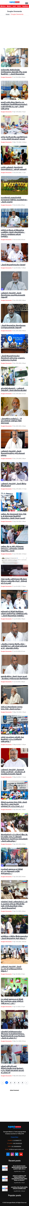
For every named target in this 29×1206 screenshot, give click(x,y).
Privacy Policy (14, 1137)
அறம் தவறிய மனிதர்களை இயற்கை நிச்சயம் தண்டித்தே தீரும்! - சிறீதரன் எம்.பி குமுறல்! (14, 581)
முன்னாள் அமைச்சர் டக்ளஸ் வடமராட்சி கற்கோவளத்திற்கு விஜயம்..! (11, 969)
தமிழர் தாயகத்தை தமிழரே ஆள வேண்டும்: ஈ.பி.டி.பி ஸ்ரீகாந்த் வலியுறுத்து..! (12, 739)
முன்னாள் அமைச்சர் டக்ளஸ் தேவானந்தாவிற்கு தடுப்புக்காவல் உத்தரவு (13, 453)
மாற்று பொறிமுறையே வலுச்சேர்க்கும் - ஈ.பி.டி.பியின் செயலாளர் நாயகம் (14, 138)
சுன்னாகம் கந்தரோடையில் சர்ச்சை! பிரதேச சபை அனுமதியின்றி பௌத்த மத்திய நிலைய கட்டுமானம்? (19, 1178)
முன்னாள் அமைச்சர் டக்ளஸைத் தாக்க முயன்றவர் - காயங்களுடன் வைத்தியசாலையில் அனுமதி (13, 772)
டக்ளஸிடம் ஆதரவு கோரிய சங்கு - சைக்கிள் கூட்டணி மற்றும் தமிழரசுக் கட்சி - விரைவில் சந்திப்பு (14, 646)
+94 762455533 (17, 1143)
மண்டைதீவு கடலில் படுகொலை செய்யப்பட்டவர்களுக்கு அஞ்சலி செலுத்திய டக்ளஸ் (12, 548)
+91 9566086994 (16, 1146)
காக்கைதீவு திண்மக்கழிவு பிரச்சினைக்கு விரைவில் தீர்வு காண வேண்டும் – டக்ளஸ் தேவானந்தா (14, 72)
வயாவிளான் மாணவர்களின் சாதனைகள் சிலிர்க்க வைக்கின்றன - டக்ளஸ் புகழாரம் (14, 199)
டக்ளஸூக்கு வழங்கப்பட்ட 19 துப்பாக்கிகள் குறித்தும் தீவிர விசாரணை (11, 421)
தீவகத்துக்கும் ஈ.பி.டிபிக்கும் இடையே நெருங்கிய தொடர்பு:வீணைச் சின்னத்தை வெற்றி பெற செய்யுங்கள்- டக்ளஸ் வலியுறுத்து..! (14, 838)
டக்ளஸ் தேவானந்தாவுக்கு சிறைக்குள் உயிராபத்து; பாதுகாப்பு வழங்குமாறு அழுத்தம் (13, 358)
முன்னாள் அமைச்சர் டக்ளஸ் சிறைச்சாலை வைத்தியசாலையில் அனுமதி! (13, 295)
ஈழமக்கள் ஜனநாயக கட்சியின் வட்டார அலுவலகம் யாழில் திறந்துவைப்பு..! (12, 871)
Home (7, 14)
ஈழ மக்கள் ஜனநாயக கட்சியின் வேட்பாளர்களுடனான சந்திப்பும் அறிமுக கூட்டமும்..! (12, 1001)
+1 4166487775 (16, 1140)
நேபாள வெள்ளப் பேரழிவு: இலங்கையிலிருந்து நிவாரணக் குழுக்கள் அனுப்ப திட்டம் (19, 1167)
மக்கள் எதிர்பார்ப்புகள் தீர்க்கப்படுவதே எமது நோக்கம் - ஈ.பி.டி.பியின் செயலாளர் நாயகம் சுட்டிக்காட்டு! (12, 1069)
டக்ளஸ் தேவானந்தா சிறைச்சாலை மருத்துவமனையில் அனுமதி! (13, 326)
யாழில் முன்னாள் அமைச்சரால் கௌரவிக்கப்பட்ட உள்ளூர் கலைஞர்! (14, 168)
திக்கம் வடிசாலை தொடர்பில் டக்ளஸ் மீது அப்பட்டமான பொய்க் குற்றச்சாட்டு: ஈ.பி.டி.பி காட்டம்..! (14, 804)
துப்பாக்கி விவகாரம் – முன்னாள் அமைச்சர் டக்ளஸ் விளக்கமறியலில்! (14, 389)
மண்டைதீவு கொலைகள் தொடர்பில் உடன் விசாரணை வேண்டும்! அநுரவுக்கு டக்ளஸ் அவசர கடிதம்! (13, 516)
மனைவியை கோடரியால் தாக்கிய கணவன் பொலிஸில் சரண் (19, 1187)
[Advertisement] (14, 33)
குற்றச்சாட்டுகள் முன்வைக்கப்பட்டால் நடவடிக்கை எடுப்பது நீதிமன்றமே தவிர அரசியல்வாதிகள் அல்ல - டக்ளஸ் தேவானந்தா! (14, 905)
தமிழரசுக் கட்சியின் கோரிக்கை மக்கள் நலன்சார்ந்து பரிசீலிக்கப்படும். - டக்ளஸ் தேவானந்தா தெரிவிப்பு (14, 613)
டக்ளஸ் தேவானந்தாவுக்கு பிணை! (13, 265)
